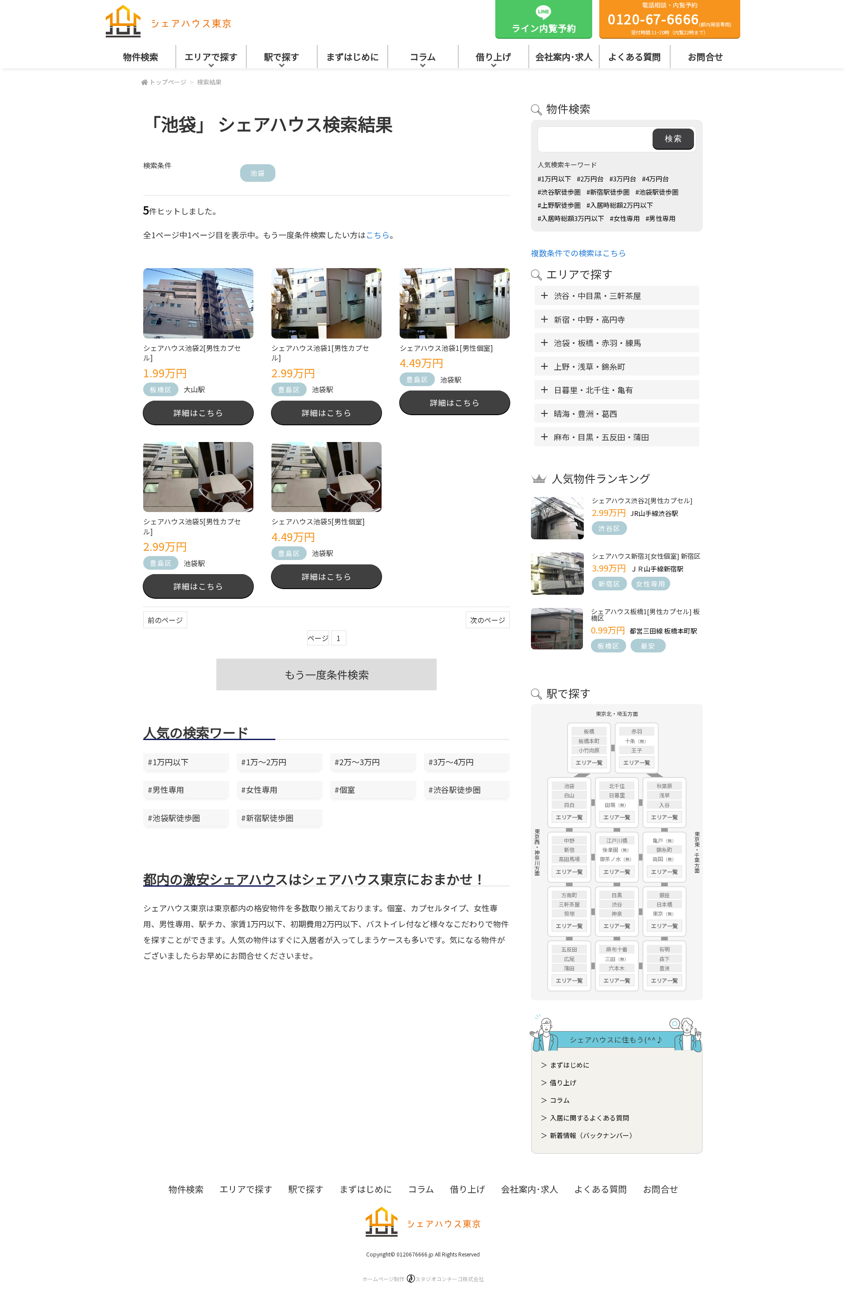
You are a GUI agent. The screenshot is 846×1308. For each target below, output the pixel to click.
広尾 (569, 958)
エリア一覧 (589, 762)
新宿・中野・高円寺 (589, 319)
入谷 (664, 804)
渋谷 (617, 904)
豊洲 (664, 968)
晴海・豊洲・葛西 (585, 413)
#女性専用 (259, 789)
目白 (569, 804)
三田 (610, 958)
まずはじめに (352, 56)
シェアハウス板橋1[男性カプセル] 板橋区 (645, 615)
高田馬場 (569, 858)
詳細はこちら (198, 412)
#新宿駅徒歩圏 (267, 817)
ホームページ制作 (423, 1278)
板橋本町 (589, 740)
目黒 (617, 895)
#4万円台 (655, 178)
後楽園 (610, 849)
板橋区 (161, 389)
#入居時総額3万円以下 (571, 218)
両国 (658, 858)
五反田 (569, 949)
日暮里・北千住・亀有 (593, 389)
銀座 (664, 895)
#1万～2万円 (263, 761)
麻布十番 (616, 949)
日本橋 (664, 904)
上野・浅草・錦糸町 (589, 366)
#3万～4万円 (451, 761)
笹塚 (569, 913)
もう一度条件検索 (327, 674)
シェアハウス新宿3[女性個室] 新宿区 (646, 555)
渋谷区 (609, 528)
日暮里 (617, 795)
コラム (423, 56)
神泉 (617, 913)
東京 (658, 913)
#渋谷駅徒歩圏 (454, 789)
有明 (664, 949)
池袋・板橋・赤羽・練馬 (597, 342)
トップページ (167, 81)
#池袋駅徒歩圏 (174, 817)
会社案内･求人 (564, 56)
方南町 (569, 895)
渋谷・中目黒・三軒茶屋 (597, 295)
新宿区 (609, 583)
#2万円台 (590, 178)
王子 (636, 750)
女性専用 (651, 583)
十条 (630, 740)
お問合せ (705, 56)
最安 (648, 645)
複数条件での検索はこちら (578, 252)
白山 (569, 795)
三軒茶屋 (569, 904)
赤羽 (636, 731)
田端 (610, 804)
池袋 (257, 172)
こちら (378, 234)
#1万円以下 (168, 761)
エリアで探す (211, 56)
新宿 (569, 849)
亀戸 (658, 840)
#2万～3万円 (357, 761)
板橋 (589, 731)
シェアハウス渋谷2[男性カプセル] (642, 500)
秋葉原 (664, 785)
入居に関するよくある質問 (589, 1117)
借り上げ (493, 56)
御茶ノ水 (610, 858)
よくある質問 (634, 56)
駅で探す (281, 56)
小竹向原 (589, 750)
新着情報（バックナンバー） (593, 1135)
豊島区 (289, 389)
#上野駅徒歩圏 (559, 205)
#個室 (344, 789)
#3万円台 (622, 178)
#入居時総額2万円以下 (619, 205)
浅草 (664, 795)
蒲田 (569, 968)
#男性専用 (166, 789)
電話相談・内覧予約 (670, 18)
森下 (664, 958)
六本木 (617, 968)
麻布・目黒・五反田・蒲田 (601, 436)
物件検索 (140, 56)
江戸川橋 (616, 840)
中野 (569, 840)
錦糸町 (664, 849)
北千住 (617, 785)
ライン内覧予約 (544, 28)
